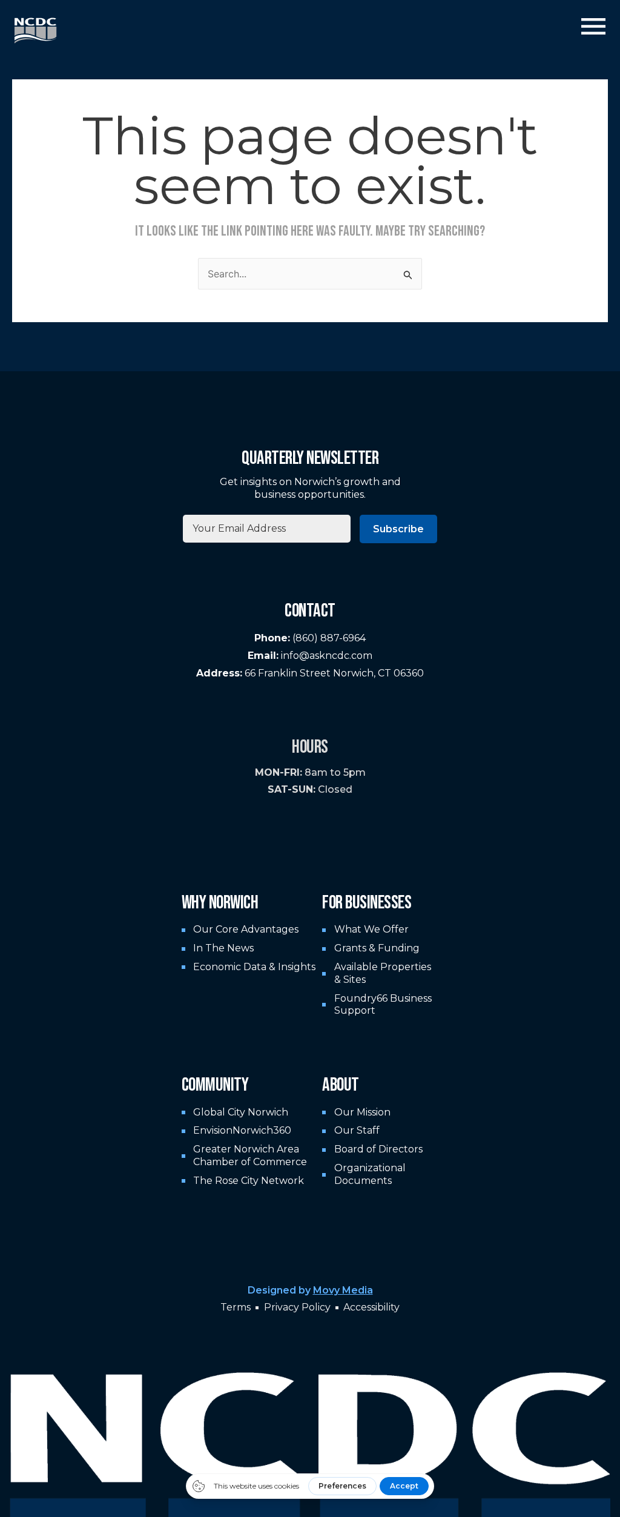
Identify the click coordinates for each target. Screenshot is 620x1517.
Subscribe (398, 529)
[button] (593, 28)
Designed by (310, 1290)
